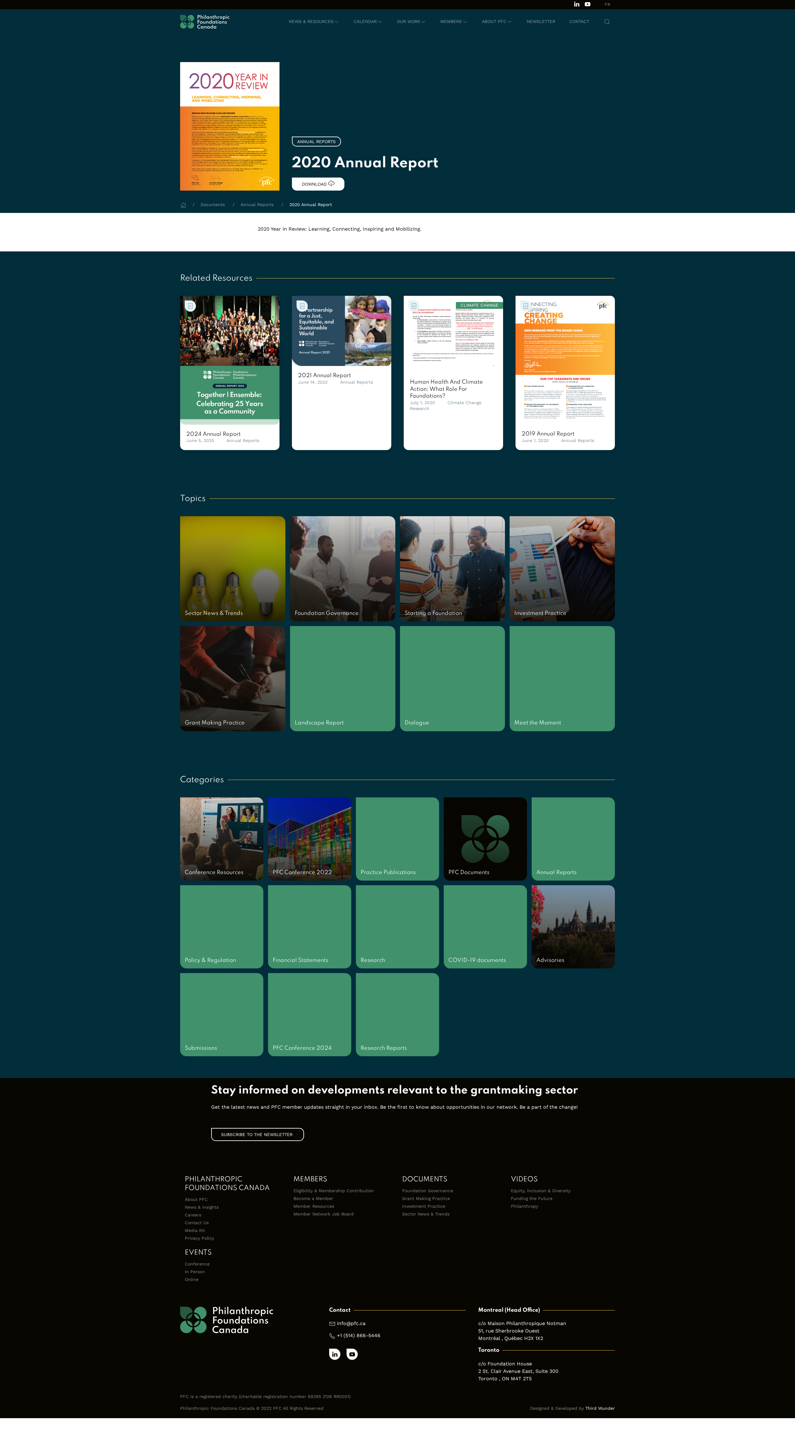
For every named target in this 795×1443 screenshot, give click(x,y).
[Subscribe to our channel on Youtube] (587, 4)
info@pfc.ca (351, 1323)
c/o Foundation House (505, 1364)
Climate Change (464, 402)
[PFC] (204, 21)
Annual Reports (242, 440)
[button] (314, 21)
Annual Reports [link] (316, 141)
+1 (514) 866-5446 (358, 1335)
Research (419, 408)
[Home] (183, 204)
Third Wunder (600, 1408)
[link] (229, 360)
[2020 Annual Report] (229, 126)
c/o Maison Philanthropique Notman (522, 1323)
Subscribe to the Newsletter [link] (257, 1134)
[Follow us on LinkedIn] (577, 4)
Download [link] (315, 184)
